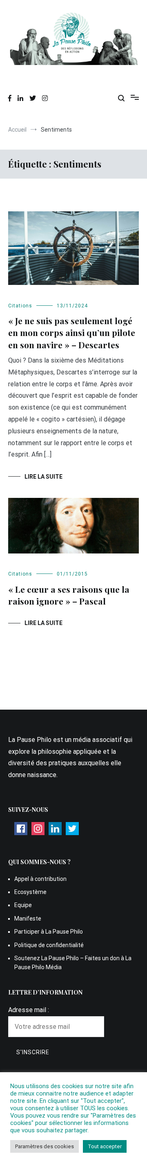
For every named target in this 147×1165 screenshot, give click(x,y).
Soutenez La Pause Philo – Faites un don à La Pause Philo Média (72, 962)
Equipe (23, 905)
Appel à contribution (40, 879)
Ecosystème (30, 892)
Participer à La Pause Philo (48, 931)
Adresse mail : (28, 1010)
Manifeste (27, 918)
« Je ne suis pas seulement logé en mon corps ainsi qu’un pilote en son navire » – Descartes (71, 332)
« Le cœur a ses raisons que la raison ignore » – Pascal (68, 595)
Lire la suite (43, 476)
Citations (20, 306)
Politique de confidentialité (49, 945)
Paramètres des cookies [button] (44, 1146)
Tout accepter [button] (105, 1146)
